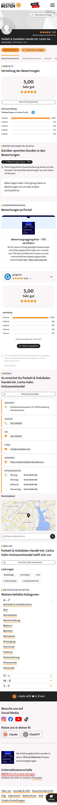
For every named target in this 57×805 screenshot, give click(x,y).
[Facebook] (10, 719)
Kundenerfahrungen (31, 59)
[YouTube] (18, 719)
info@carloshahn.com (20, 449)
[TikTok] (26, 719)
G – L (27, 676)
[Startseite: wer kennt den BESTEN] (11, 5)
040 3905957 (16, 436)
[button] (10, 50)
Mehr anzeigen (10, 366)
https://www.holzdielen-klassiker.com (27, 462)
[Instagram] (3, 719)
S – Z (27, 686)
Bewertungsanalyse (10, 59)
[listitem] (17, 605)
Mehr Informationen (38, 260)
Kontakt (47, 59)
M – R (27, 681)
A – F (27, 600)
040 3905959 (16, 423)
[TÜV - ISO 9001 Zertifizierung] (7, 757)
